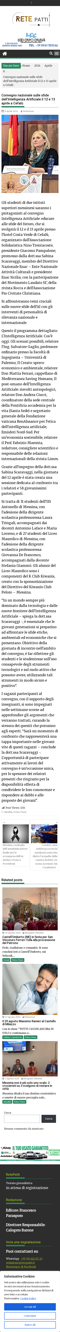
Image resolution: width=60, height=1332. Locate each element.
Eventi (6, 960)
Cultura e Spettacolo (12, 1037)
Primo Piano (20, 812)
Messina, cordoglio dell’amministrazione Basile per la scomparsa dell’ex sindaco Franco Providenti (15, 854)
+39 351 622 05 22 (31, 1258)
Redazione (28, 111)
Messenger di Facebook (21, 1266)
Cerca (7, 1112)
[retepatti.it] (4, 53)
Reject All (30, 1324)
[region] (30, 1301)
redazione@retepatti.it (20, 1262)
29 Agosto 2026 (13, 932)
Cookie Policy (28, 1298)
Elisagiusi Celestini (34, 932)
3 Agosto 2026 (12, 1078)
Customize (30, 1315)
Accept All (30, 1306)
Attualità (8, 812)
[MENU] (56, 53)
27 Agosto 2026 (12, 1017)
